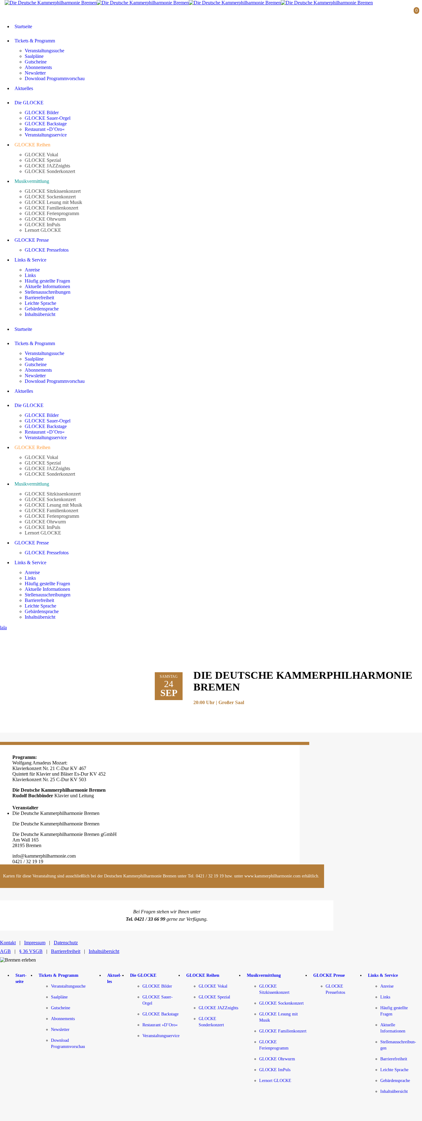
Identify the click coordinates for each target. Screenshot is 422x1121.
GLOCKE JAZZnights (218, 1008)
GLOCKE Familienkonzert (282, 1031)
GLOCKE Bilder (157, 986)
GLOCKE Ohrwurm (277, 1059)
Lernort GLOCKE (275, 1080)
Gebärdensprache (395, 1080)
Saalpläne (59, 997)
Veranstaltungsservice (160, 1035)
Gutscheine (60, 1008)
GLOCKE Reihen (202, 975)
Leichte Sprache (394, 1069)
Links (385, 997)
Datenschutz (66, 942)
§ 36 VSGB (31, 951)
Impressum (34, 942)
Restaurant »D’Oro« (160, 1025)
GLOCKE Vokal (213, 986)
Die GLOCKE (143, 975)
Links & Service (383, 975)
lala (3, 627)
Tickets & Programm (58, 975)
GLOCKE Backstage (160, 1014)
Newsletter (60, 1029)
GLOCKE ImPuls (274, 1069)
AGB (5, 951)
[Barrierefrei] (376, 12)
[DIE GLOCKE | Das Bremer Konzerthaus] (189, 2)
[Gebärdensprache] (398, 12)
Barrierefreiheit (65, 951)
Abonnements (63, 1018)
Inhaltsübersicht (104, 951)
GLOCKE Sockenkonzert (281, 1003)
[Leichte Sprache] (386, 12)
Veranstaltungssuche (68, 986)
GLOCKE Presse (329, 975)
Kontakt (8, 942)
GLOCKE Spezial (214, 997)
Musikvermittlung (264, 975)
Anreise (387, 986)
